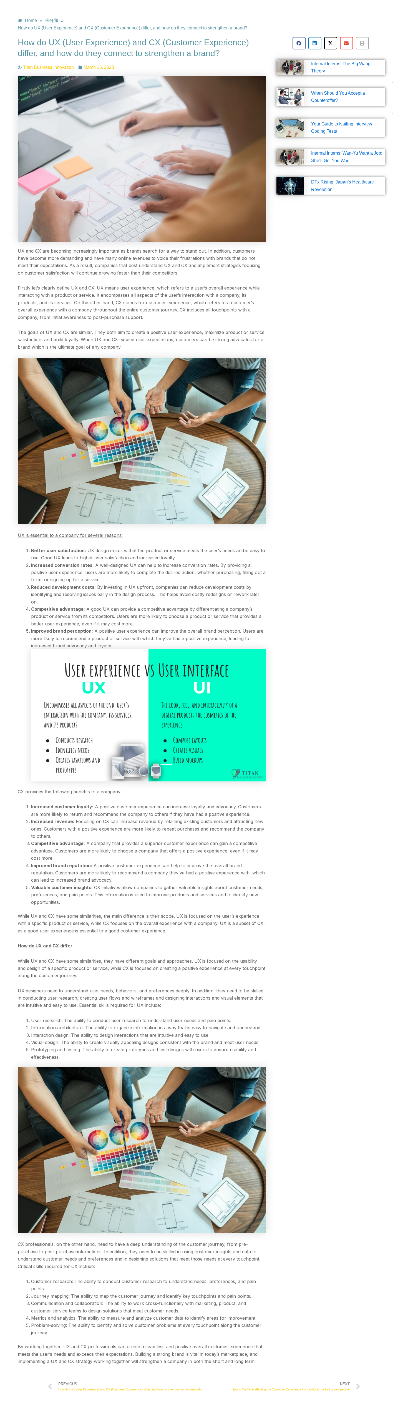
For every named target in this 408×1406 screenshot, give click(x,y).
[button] (299, 43)
